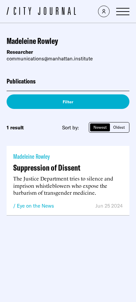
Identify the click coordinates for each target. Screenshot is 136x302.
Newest (100, 127)
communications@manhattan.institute (50, 58)
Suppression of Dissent (46, 167)
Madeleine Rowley (31, 156)
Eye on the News (35, 206)
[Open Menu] (122, 11)
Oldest (119, 127)
